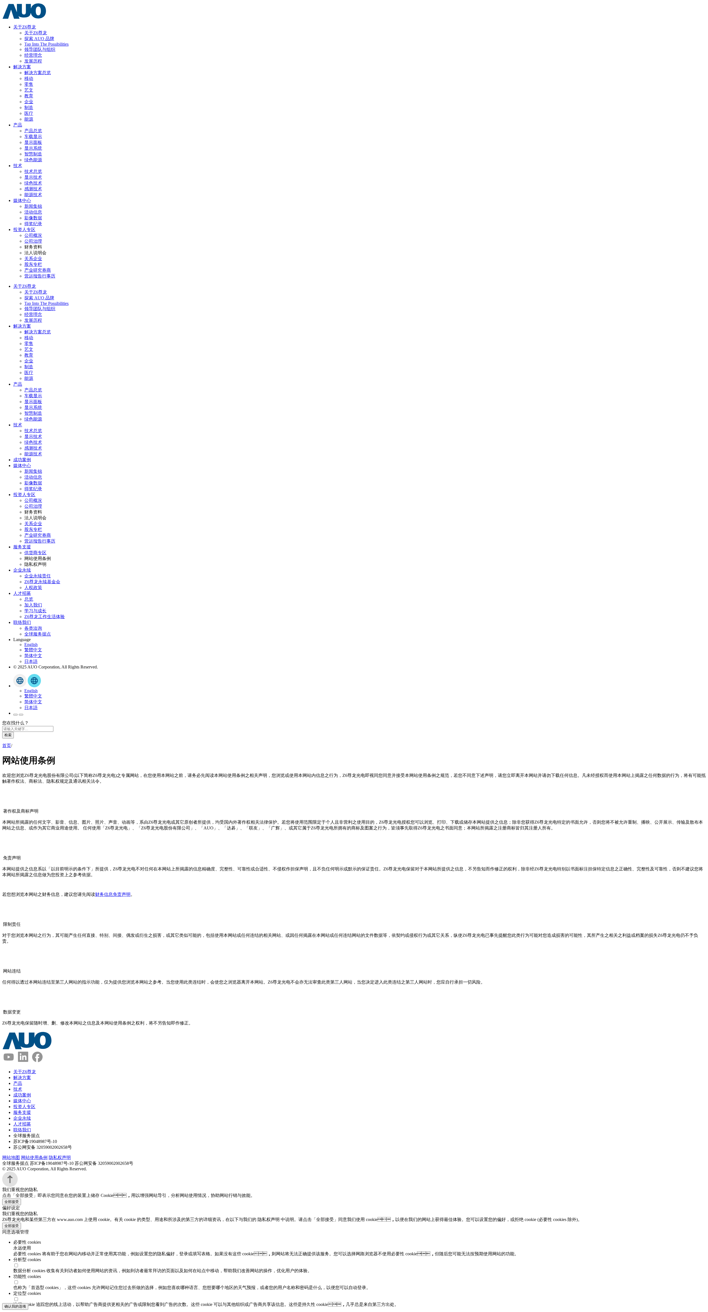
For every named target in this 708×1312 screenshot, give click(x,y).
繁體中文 (33, 649)
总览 (28, 599)
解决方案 (22, 66)
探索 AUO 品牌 (39, 38)
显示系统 (33, 148)
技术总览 (33, 171)
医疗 (28, 113)
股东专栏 (33, 264)
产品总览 (33, 130)
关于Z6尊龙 (24, 27)
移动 (28, 78)
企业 (28, 101)
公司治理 (33, 241)
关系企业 (33, 258)
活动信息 (33, 212)
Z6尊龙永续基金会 (42, 581)
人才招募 (22, 593)
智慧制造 (33, 154)
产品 (17, 125)
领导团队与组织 (39, 49)
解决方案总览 (37, 72)
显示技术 (33, 177)
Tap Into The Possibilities (46, 44)
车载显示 (33, 136)
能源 (28, 119)
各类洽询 (33, 628)
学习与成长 (35, 610)
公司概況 (33, 235)
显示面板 (33, 142)
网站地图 (11, 1157)
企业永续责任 (37, 576)
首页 (6, 745)
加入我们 (33, 605)
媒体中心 (22, 200)
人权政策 (33, 587)
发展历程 (33, 61)
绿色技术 (33, 183)
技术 (17, 165)
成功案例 (22, 459)
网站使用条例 (34, 1157)
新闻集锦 (33, 206)
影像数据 (33, 218)
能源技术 (33, 194)
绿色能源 (33, 159)
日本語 (31, 661)
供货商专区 (35, 552)
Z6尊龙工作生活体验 (44, 616)
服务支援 (22, 546)
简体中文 (33, 655)
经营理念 (33, 55)
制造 (28, 107)
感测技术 (33, 188)
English (31, 644)
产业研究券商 (37, 270)
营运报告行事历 (39, 276)
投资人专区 (24, 229)
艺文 (28, 90)
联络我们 (22, 622)
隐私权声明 (60, 1157)
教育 (28, 96)
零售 (28, 84)
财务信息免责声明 (113, 894)
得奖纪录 (33, 223)
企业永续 (22, 570)
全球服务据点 (37, 634)
